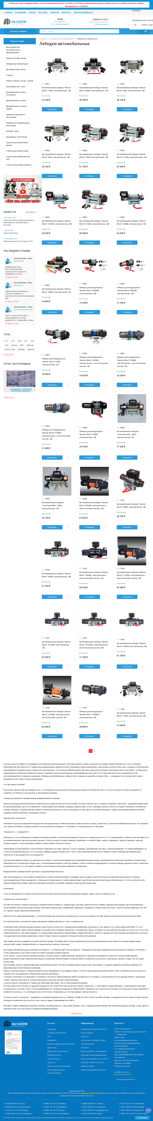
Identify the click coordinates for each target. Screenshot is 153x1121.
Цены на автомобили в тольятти (94, 1059)
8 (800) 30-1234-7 (100, 19)
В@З (22, 345)
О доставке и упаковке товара (93, 1040)
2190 (19, 341)
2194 (6, 345)
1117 (6, 341)
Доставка (42, 12)
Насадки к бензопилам (56, 1033)
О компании (20, 12)
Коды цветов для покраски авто (94, 1055)
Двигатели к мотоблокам (57, 1051)
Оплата (32, 12)
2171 (13, 341)
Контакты (66, 12)
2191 (25, 341)
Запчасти (51, 1062)
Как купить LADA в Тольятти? (93, 1062)
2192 (32, 341)
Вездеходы (51, 1029)
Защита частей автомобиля (58, 1066)
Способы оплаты (87, 1044)
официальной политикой (90, 1093)
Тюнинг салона (53, 1059)
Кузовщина (52, 1040)
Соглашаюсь (142, 1118)
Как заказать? (60, 21)
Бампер (14, 345)
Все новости (31, 212)
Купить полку (10, 349)
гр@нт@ (31, 349)
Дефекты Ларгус (87, 1066)
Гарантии (54, 12)
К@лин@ (30, 345)
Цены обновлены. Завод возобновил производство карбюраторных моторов (19, 222)
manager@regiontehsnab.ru (125, 1079)
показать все (9, 354)
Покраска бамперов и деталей (93, 1070)
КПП (48, 1036)
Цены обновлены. (11, 233)
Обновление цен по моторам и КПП (18, 241)
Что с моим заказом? (60, 24)
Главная (8, 12)
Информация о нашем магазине (94, 1029)
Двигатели (51, 1048)
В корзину (52, 109)
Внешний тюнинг (54, 1055)
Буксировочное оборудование (61, 39)
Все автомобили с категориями (93, 1051)
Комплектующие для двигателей (61, 1044)
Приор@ (21, 349)
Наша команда (87, 1033)
